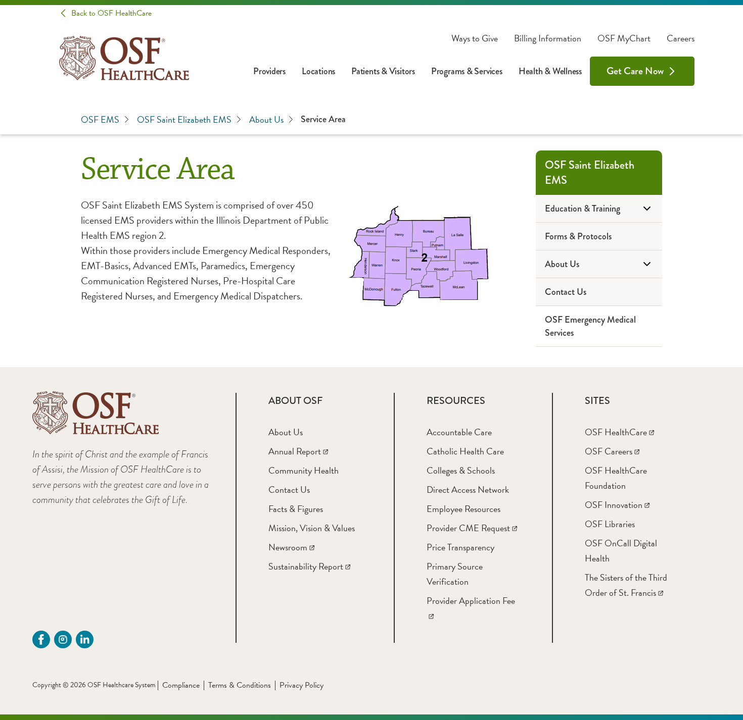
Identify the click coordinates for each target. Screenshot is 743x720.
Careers (680, 38)
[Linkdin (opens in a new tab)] (85, 639)
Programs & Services (466, 71)
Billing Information (547, 38)
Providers (269, 71)
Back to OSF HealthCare (111, 13)
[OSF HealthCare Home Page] (124, 58)
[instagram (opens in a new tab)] (63, 639)
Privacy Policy (301, 685)
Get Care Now (635, 71)
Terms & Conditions (239, 685)
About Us (266, 119)
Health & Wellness (550, 71)
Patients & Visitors (383, 71)
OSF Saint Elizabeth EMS (184, 119)
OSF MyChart (624, 38)
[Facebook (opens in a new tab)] (41, 639)
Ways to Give (474, 38)
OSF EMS (100, 119)
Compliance (181, 685)
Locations (318, 71)
